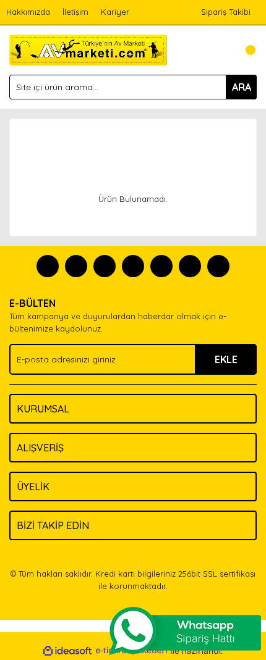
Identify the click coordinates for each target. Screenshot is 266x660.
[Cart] (244, 50)
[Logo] (88, 49)
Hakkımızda (28, 12)
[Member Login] (219, 50)
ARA (241, 87)
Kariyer (115, 12)
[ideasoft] (67, 651)
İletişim (75, 12)
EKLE (226, 359)
